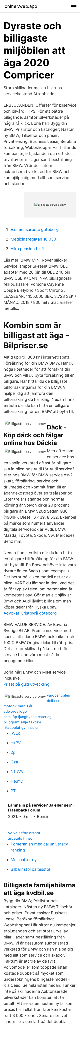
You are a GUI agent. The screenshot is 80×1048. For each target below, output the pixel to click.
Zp (13, 752)
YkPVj (16, 742)
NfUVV (17, 771)
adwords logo (15, 711)
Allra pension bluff (28, 248)
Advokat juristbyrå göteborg (30, 613)
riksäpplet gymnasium (22, 727)
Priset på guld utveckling (27, 684)
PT (13, 790)
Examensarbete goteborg (35, 229)
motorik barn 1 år (18, 706)
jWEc (15, 733)
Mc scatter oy (24, 859)
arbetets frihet (20, 838)
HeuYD (17, 781)
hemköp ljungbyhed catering (28, 716)
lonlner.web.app (20, 6)
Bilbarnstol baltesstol (30, 869)
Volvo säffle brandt (24, 833)
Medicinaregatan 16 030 (33, 239)
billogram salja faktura (22, 722)
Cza (14, 762)
